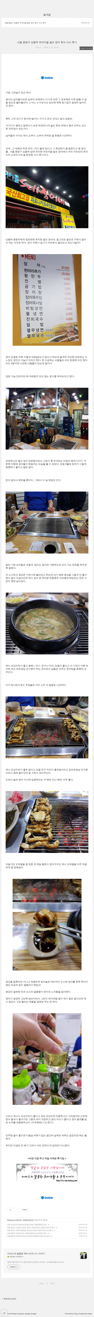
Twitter (14, 1314)
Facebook (20, 1314)
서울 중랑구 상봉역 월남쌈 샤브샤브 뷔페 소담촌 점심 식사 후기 (30, 1230)
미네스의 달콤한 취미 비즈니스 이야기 (26, 1253)
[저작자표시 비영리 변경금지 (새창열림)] (32, 1210)
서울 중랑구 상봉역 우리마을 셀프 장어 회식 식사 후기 (25, 23)
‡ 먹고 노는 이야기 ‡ (14, 1220)
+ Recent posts (9, 1298)
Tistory (75, 1314)
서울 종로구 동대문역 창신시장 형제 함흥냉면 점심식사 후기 (28, 1236)
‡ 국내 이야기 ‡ (28, 1220)
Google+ (34, 1314)
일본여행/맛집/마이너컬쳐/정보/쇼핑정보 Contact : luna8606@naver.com (35, 1262)
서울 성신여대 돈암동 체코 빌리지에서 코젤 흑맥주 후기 (27, 1224)
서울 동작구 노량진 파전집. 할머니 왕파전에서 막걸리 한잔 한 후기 (31, 1227)
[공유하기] (13, 1210)
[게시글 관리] (16, 1210)
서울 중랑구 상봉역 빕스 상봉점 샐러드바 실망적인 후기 (27, 1233)
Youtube (27, 1314)
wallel (90, 1314)
